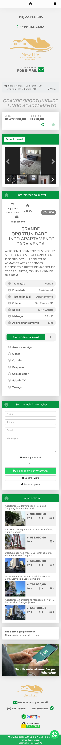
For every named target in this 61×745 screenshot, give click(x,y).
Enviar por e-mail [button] (31, 457)
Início (10, 86)
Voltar (53, 89)
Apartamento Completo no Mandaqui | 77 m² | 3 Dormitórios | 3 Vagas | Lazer (29, 601)
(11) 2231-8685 (31, 17)
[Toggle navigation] (55, 4)
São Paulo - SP (33, 86)
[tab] (14, 139)
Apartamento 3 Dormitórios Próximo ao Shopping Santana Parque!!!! (25, 507)
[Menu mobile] (30, 3)
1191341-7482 (33, 27)
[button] (9, 161)
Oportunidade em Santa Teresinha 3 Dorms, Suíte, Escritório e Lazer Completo (27, 578)
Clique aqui (11, 635)
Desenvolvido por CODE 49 (30, 742)
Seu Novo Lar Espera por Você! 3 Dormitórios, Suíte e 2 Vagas (29, 531)
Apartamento (14, 89)
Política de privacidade (30, 739)
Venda (19, 86)
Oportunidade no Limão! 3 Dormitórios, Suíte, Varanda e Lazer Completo (28, 554)
